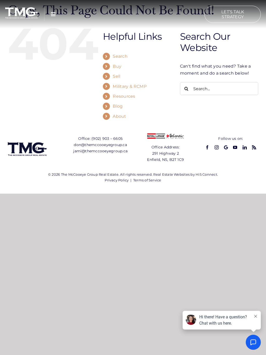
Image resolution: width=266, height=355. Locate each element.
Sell (116, 76)
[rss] (254, 147)
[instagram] (217, 147)
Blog (118, 106)
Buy (117, 66)
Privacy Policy (117, 180)
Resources (124, 96)
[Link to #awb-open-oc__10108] (53, 14)
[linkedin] (245, 147)
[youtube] (235, 147)
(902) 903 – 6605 (107, 138)
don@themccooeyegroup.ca (100, 144)
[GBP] (226, 147)
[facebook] (207, 147)
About (119, 116)
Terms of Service (147, 180)
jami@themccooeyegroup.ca (100, 151)
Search (120, 56)
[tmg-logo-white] (21, 7)
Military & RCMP (130, 86)
